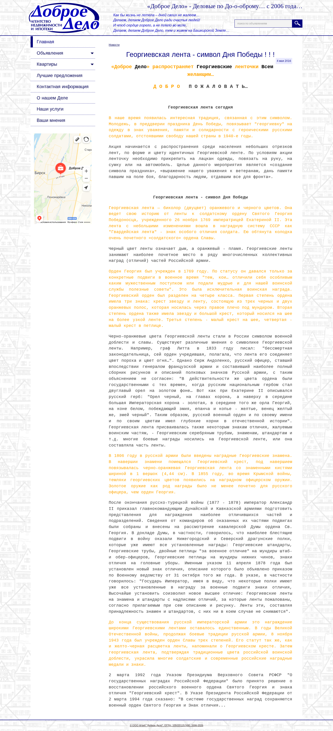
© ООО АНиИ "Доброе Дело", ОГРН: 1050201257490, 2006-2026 (166, 725)
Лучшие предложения (59, 75)
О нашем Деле (52, 97)
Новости (114, 44)
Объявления (50, 53)
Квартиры (47, 64)
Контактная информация (63, 86)
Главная (45, 41)
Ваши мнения (51, 120)
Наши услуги (50, 108)
